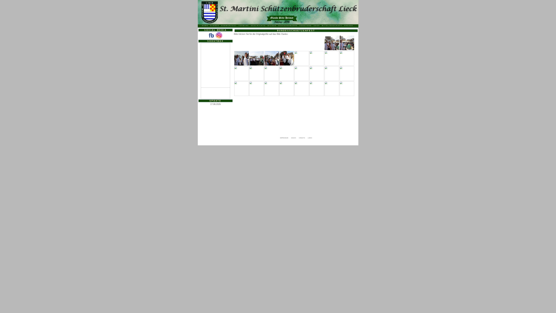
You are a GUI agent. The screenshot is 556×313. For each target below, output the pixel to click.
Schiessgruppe (288, 25)
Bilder (272, 25)
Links (310, 138)
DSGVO (293, 138)
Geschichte (258, 25)
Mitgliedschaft (332, 25)
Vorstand (306, 25)
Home (205, 25)
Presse (348, 25)
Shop (317, 25)
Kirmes (214, 25)
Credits (302, 138)
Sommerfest (229, 25)
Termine (244, 25)
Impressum (284, 138)
